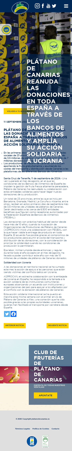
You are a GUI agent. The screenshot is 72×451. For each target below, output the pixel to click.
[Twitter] (7, 314)
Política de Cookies (40, 429)
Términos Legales (22, 429)
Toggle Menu (65, 10)
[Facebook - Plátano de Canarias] (42, 7)
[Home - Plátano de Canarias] (20, 8)
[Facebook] (13, 314)
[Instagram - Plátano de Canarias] (37, 7)
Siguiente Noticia (57, 325)
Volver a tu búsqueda (19, 111)
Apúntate (45, 396)
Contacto (55, 429)
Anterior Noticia (14, 325)
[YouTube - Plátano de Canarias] (48, 7)
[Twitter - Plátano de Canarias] (53, 7)
